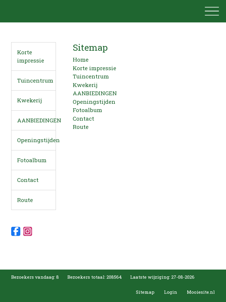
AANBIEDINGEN (36, 120)
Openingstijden (36, 140)
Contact (28, 179)
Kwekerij (29, 100)
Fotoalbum (31, 160)
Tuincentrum (35, 80)
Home (81, 59)
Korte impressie (30, 56)
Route (25, 199)
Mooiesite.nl (201, 292)
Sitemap (145, 292)
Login (170, 292)
